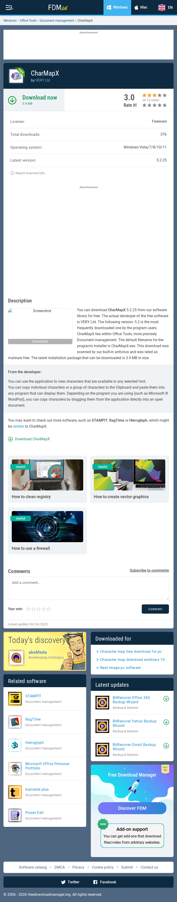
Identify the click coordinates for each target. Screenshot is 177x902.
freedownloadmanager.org (49, 894)
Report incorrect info (30, 173)
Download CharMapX (32, 439)
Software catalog (33, 867)
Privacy (78, 867)
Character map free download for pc (131, 651)
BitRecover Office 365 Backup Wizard (131, 699)
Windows (10, 20)
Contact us (149, 867)
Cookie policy (103, 867)
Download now (39, 97)
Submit (127, 867)
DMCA (59, 867)
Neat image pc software (120, 667)
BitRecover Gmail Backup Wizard (134, 746)
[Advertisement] (88, 45)
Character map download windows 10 (132, 659)
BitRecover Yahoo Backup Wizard (134, 723)
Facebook (108, 882)
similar (18, 426)
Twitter (74, 882)
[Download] (166, 698)
